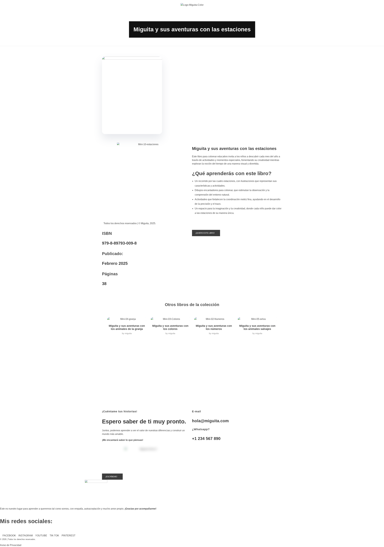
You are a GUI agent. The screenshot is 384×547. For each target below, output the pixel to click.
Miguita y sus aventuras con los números (214, 327)
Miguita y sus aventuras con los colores (170, 327)
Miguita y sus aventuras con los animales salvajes (257, 327)
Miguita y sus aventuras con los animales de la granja (127, 327)
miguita (128, 333)
